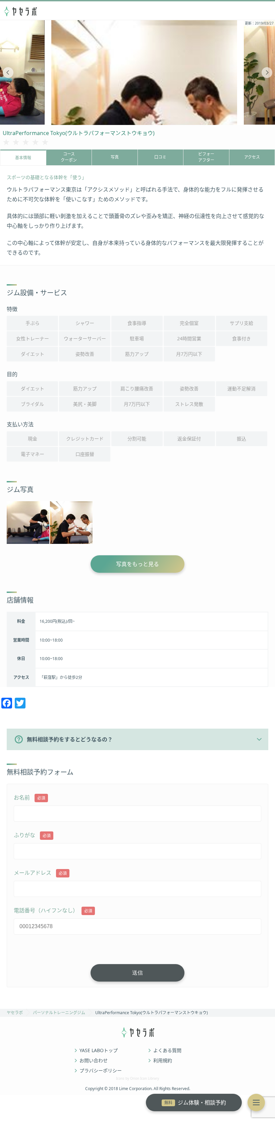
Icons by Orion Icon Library (137, 1078)
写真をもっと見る (137, 564)
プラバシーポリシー (100, 1070)
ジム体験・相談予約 (195, 1102)
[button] (256, 1102)
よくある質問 (167, 1050)
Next (267, 72)
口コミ (160, 157)
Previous (8, 72)
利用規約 (162, 1060)
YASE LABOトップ (98, 1050)
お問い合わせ (93, 1060)
